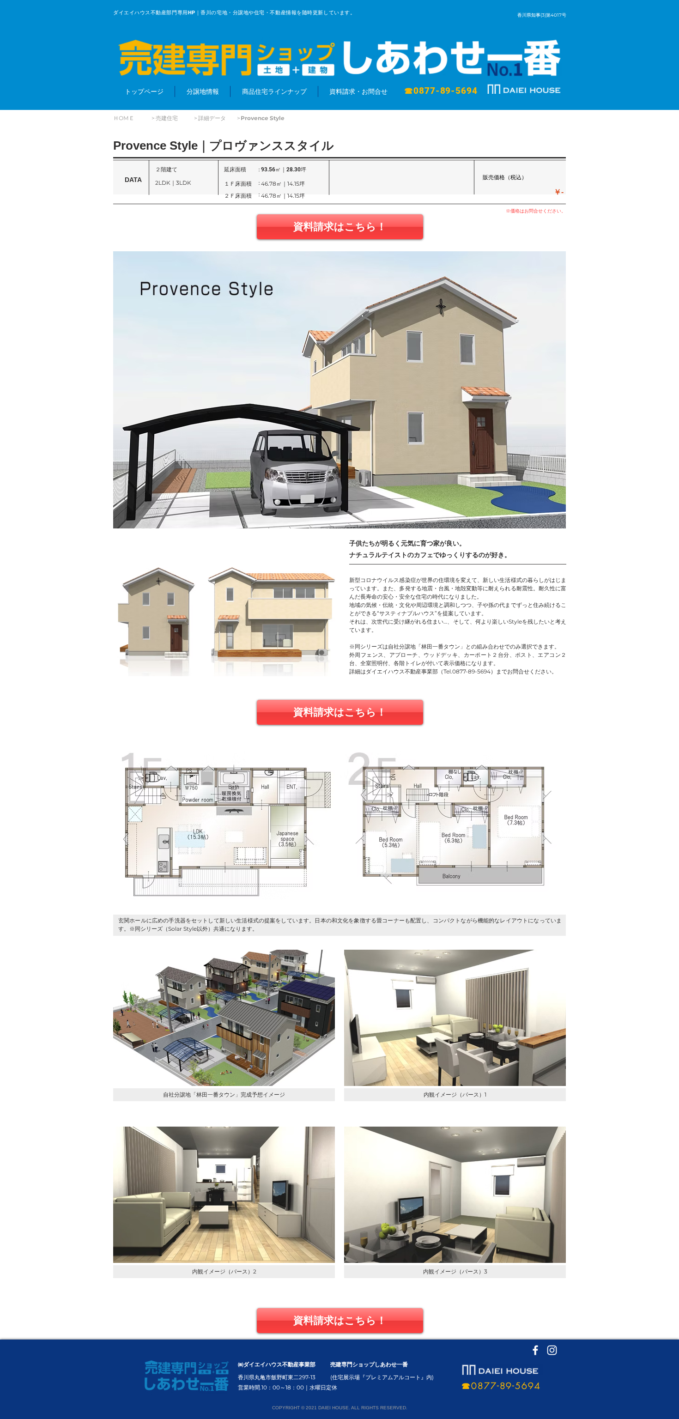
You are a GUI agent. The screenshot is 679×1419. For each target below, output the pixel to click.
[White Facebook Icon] (535, 1350)
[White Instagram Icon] (552, 1350)
